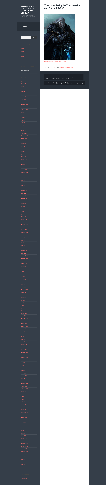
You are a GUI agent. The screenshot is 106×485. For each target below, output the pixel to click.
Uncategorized (24, 478)
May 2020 (23, 211)
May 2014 (23, 399)
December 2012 (24, 443)
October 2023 (24, 107)
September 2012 (24, 451)
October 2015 (24, 354)
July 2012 (23, 456)
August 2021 (23, 174)
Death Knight (62, 67)
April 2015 (23, 370)
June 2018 (23, 271)
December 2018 (24, 255)
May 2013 (23, 430)
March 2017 (23, 310)
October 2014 (24, 386)
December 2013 (24, 412)
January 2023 (23, 130)
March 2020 (23, 216)
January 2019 (23, 253)
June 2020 (23, 208)
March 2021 (23, 187)
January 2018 (23, 284)
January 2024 (23, 99)
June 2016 (23, 334)
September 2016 (24, 326)
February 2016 (24, 344)
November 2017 (24, 289)
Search (22, 34)
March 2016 (23, 341)
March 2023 (23, 125)
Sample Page (24, 26)
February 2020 (24, 219)
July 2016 (23, 331)
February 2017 (24, 313)
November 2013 (24, 414)
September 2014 (24, 388)
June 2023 (23, 117)
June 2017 (23, 302)
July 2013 (23, 425)
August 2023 (23, 112)
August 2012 (23, 454)
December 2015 (24, 349)
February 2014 (24, 407)
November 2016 (24, 321)
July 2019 (23, 237)
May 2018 (23, 274)
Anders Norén (78, 91)
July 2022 (23, 146)
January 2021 (23, 193)
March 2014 (23, 404)
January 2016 (23, 347)
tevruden (55, 11)
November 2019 (24, 227)
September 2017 (24, 294)
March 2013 (23, 435)
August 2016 (23, 328)
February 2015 (24, 375)
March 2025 (23, 83)
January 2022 (23, 161)
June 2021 (23, 180)
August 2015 (23, 360)
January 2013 (23, 440)
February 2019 (24, 250)
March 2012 (23, 467)
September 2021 (24, 172)
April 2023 (23, 122)
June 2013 (23, 427)
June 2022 (23, 148)
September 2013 (24, 420)
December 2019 (24, 224)
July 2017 (23, 300)
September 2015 (24, 357)
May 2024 (23, 88)
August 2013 (23, 422)
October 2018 (24, 261)
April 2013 (23, 433)
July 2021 (23, 177)
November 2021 (24, 167)
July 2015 (23, 362)
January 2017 (23, 315)
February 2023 (24, 128)
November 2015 (24, 352)
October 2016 (24, 323)
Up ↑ (84, 91)
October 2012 (24, 448)
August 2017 (23, 297)
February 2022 (24, 159)
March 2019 (23, 247)
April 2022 (23, 154)
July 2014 (23, 394)
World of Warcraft (69, 67)
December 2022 (24, 133)
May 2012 (23, 461)
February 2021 (24, 190)
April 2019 (23, 245)
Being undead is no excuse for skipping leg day (28, 9)
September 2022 (24, 141)
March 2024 (23, 94)
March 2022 (23, 156)
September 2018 (24, 263)
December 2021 (24, 164)
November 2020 (24, 198)
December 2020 (24, 195)
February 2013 (24, 438)
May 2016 (23, 336)
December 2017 (24, 287)
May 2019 (23, 242)
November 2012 (24, 446)
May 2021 (23, 182)
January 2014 (23, 409)
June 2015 (23, 365)
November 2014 (24, 383)
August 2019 (23, 234)
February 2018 (24, 281)
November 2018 (24, 258)
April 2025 (23, 81)
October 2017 (24, 292)
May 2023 (23, 120)
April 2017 (23, 307)
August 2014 (23, 391)
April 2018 (23, 276)
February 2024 (24, 96)
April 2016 (23, 339)
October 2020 (24, 201)
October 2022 (24, 138)
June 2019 (23, 240)
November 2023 (24, 104)
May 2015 (23, 367)
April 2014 (23, 401)
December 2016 (24, 318)
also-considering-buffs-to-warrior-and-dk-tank (55, 61)
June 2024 (23, 86)
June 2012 (23, 459)
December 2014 (24, 381)
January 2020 (23, 221)
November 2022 (24, 135)
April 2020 (23, 214)
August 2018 (23, 266)
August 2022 (23, 143)
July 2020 (23, 206)
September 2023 (24, 109)
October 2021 (24, 169)
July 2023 (23, 115)
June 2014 (23, 396)
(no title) (22, 48)
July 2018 (23, 268)
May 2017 (23, 305)
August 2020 (23, 203)
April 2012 (23, 464)
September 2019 (24, 232)
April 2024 (23, 91)
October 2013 (24, 417)
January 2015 (23, 378)
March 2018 (23, 279)
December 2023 (24, 101)
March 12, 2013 (47, 11)
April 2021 (23, 185)
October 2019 (24, 229)
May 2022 (23, 151)
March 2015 (23, 373)
